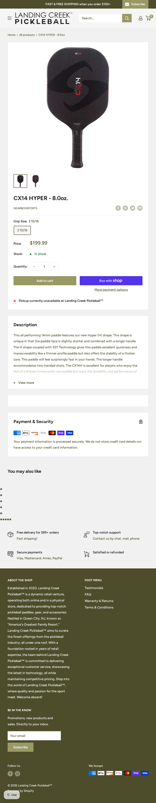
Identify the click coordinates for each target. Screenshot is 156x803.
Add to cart (45, 281)
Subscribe (138, 4)
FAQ (88, 594)
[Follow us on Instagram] (17, 773)
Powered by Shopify (21, 791)
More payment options (111, 290)
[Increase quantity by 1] (54, 267)
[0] (148, 18)
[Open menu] (9, 18)
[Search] (127, 18)
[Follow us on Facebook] (10, 773)
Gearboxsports (25, 208)
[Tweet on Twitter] (132, 208)
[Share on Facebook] (118, 208)
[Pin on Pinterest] (125, 208)
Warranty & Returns (99, 601)
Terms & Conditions (99, 607)
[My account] (140, 18)
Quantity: (21, 266)
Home (11, 35)
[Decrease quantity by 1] (34, 267)
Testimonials (94, 588)
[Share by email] (139, 208)
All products (27, 35)
